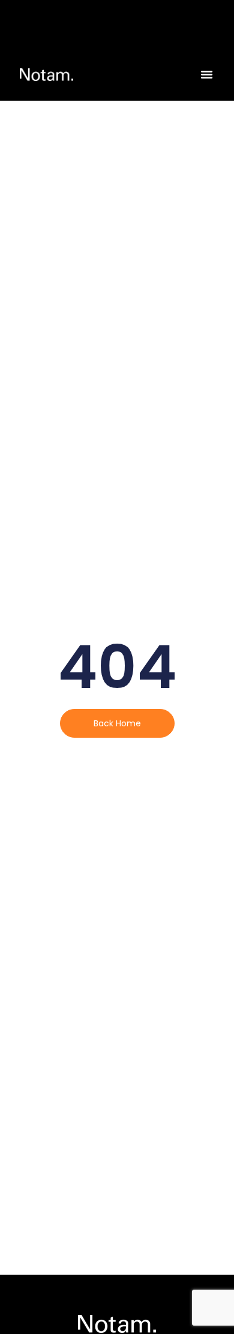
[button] (207, 74)
